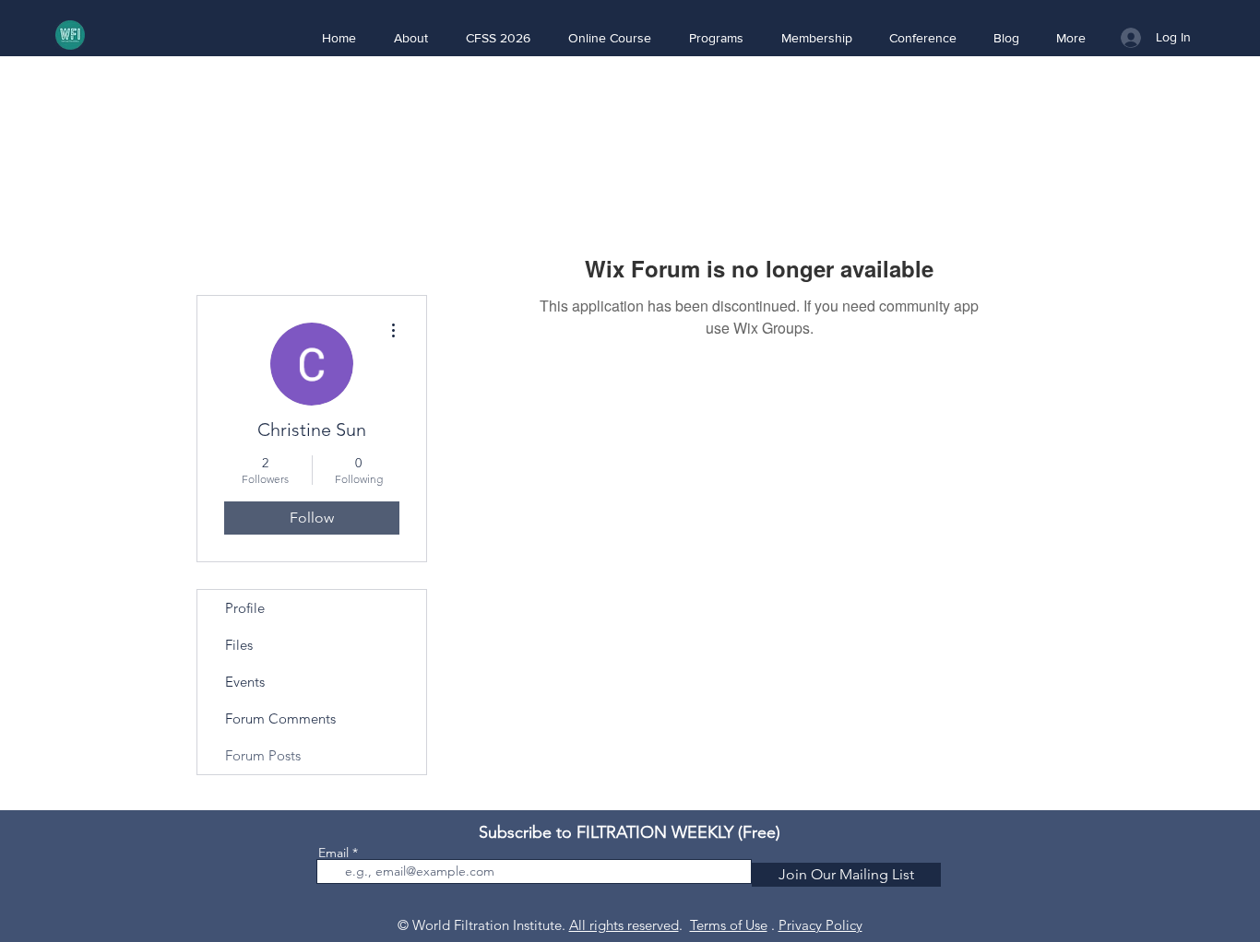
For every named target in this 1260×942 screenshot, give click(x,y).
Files (239, 645)
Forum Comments (280, 718)
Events (245, 681)
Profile (245, 608)
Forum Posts (263, 755)
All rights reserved (624, 925)
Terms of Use (728, 925)
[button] (410, 38)
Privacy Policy (820, 925)
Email (333, 852)
